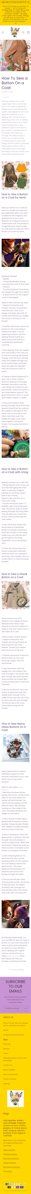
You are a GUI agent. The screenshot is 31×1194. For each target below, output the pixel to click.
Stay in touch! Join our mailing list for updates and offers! (15, 1024)
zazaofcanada (12, 1190)
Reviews (6, 1049)
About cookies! (9, 1070)
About (5, 1030)
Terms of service (9, 1079)
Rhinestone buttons (11, 1167)
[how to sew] (15, 267)
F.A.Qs (5, 1053)
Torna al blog (17, 969)
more (9, 1171)
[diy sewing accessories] (15, 762)
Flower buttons (9, 1163)
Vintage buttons (10, 1154)
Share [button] (6, 97)
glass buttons (13, 956)
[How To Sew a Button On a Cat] (15, 609)
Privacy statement (10, 1074)
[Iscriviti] (25, 1008)
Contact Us (7, 1065)
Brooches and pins (11, 1158)
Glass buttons (9, 1150)
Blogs (5, 1039)
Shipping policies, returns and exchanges (15, 1059)
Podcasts (7, 1044)
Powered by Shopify (21, 1190)
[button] (2, 32)
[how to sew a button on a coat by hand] (15, 189)
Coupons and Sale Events (13, 1035)
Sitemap (6, 1084)
